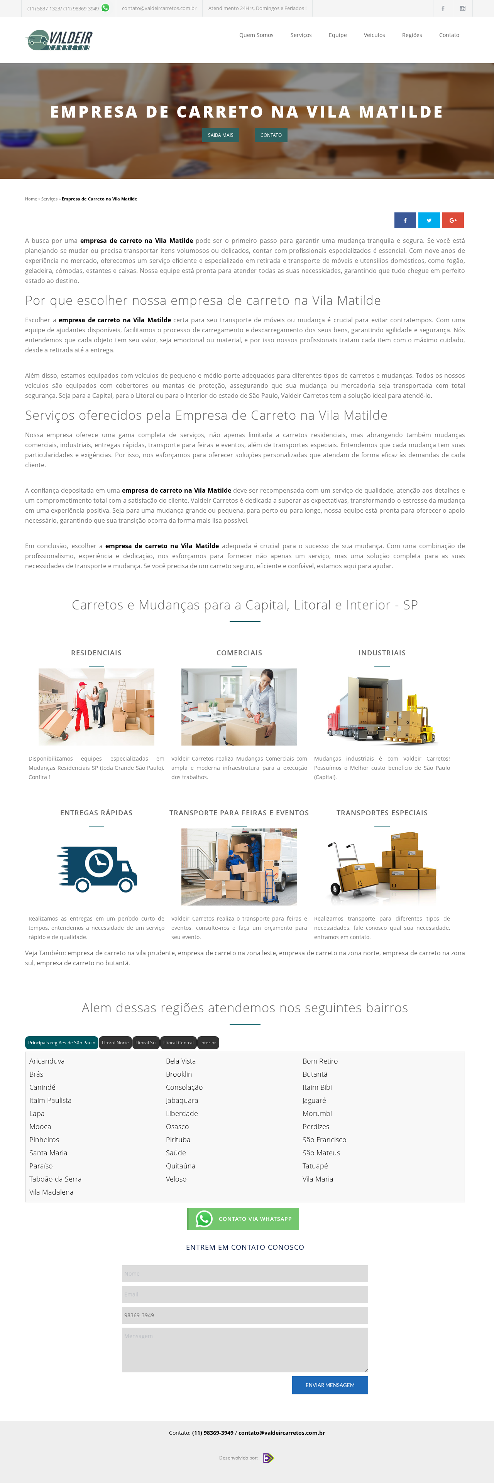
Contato (449, 35)
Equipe (338, 35)
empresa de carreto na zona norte (329, 953)
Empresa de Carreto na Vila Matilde (247, 111)
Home (31, 199)
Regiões (412, 35)
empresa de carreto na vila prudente (121, 953)
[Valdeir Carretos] (96, 40)
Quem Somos (256, 35)
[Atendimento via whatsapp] (104, 8)
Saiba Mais (220, 135)
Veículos (374, 35)
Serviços (301, 35)
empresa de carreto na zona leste (227, 953)
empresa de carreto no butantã (83, 963)
